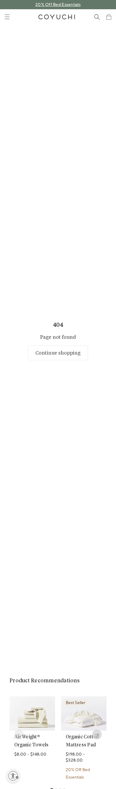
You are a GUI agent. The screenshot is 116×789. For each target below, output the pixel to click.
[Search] (97, 17)
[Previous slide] (19, 734)
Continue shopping (58, 353)
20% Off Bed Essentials (58, 4)
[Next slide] (97, 734)
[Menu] (7, 17)
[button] (108, 17)
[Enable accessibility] (13, 776)
